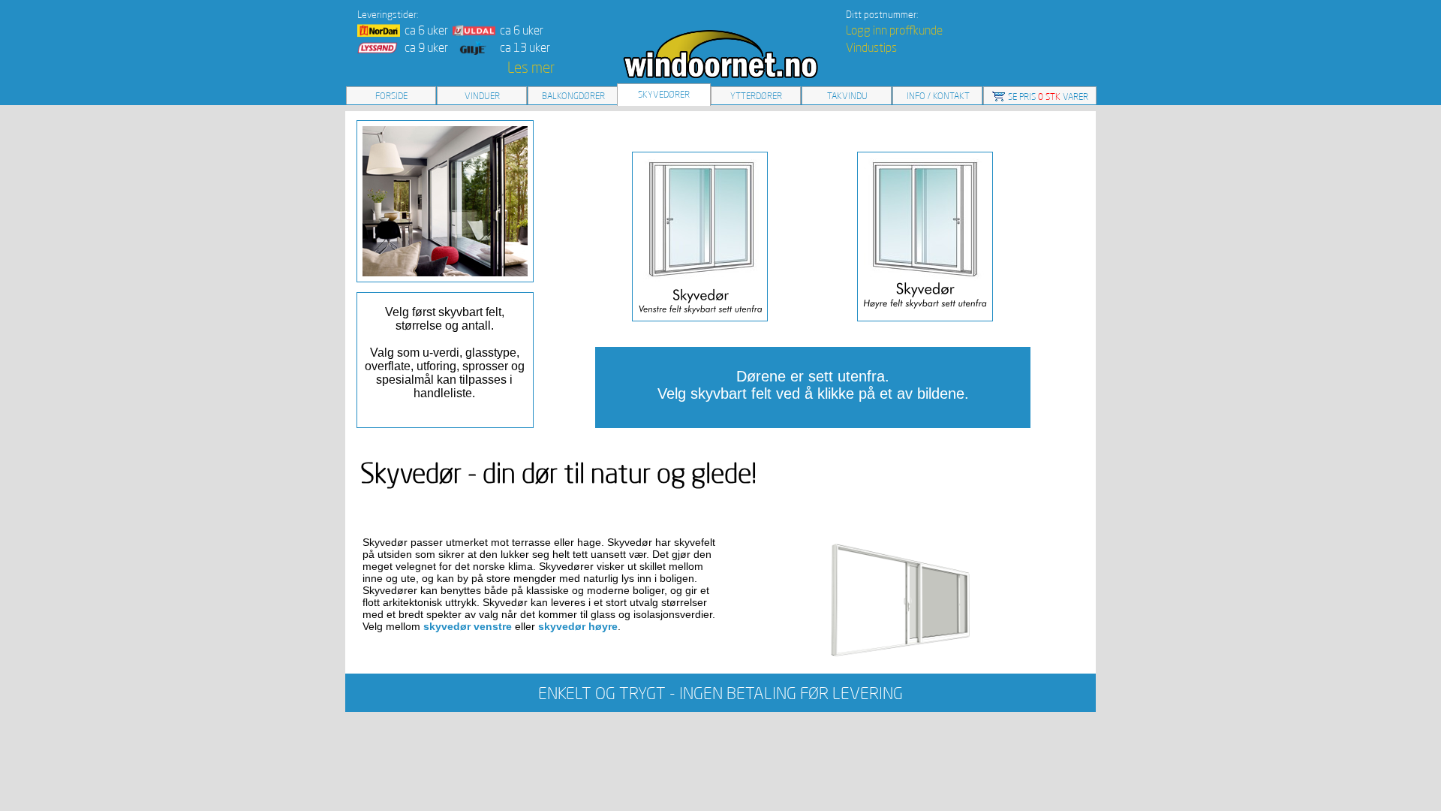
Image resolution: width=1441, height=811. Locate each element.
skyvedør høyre (578, 626)
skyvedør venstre (467, 626)
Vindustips (871, 47)
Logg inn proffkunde (894, 30)
